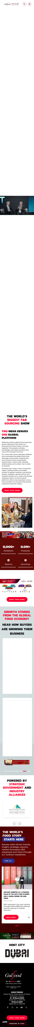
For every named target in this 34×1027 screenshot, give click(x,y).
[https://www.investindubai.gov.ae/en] (17, 953)
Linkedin (17, 1007)
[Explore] (29, 4)
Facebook (8, 1007)
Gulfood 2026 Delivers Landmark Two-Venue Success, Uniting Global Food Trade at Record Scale (17, 894)
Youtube (22, 1007)
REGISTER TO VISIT (17, 1023)
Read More (11, 917)
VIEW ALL (8, 861)
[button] (4, 925)
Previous (14, 824)
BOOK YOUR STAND (12, 490)
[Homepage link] (12, 4)
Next (19, 824)
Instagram (12, 1007)
